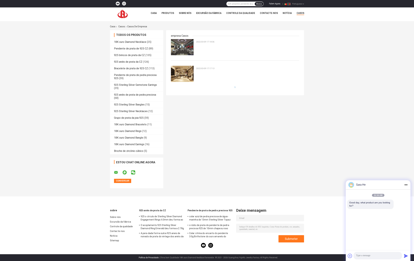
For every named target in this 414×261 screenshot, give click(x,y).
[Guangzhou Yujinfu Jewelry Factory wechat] (135, 172)
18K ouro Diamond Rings (128, 131)
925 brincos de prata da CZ (129, 55)
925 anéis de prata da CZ (128, 61)
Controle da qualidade (240, 13)
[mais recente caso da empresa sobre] (182, 47)
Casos (300, 13)
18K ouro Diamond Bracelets (130, 124)
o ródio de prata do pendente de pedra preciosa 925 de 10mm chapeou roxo (209, 227)
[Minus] (406, 185)
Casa (154, 13)
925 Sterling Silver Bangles (129, 104)
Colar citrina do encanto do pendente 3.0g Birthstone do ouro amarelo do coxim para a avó (208, 235)
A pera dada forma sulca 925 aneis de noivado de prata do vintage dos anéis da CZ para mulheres (162, 235)
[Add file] (350, 255)
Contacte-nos (269, 13)
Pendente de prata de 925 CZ (131, 48)
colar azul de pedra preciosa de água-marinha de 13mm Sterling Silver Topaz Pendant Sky (210, 218)
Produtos (168, 13)
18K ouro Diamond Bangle (128, 137)
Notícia (287, 13)
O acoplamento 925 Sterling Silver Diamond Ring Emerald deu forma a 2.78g (162, 227)
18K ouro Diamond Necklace (130, 41)
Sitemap (114, 240)
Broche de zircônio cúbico (128, 150)
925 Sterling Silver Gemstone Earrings (135, 84)
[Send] (406, 255)
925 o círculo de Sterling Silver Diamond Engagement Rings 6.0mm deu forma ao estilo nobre (162, 218)
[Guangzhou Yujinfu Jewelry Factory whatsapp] (127, 172)
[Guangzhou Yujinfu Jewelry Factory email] (118, 172)
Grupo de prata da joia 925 (129, 117)
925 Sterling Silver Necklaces (131, 111)
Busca (259, 4)
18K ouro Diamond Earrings (129, 144)
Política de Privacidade (148, 257)
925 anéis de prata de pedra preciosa (135, 94)
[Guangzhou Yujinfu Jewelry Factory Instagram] (124, 4)
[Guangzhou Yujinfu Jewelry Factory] (123, 14)
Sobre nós (185, 13)
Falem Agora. (275, 4)
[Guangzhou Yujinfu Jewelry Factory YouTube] (118, 4)
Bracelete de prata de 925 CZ (131, 68)
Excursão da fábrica (208, 13)
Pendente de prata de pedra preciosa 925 (210, 210)
